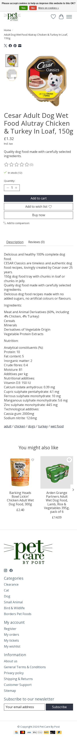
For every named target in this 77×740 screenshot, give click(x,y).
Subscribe (59, 707)
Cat (6, 590)
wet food (57, 426)
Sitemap (10, 690)
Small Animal (13, 602)
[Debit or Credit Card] (52, 733)
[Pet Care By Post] (12, 17)
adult (7, 426)
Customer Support (18, 685)
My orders (11, 634)
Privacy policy (14, 673)
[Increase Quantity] (16, 187)
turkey (43, 426)
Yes (23, 8)
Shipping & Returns (18, 679)
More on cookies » (48, 8)
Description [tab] (14, 242)
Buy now (38, 215)
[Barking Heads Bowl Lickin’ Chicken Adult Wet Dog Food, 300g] (20, 472)
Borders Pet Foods (17, 614)
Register (10, 629)
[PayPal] (46, 733)
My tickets (11, 640)
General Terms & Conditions (25, 667)
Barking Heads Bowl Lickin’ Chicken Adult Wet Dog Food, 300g (20, 498)
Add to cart (39, 198)
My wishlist (12, 646)
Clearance (11, 584)
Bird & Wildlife (14, 608)
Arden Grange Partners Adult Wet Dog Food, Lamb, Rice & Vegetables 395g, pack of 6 (56, 502)
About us (10, 661)
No (33, 8)
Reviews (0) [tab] (36, 242)
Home (7, 30)
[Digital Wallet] (37, 733)
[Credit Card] (16, 733)
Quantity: (9, 181)
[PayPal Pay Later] (59, 733)
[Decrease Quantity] (7, 187)
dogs (31, 426)
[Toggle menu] (69, 17)
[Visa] (29, 733)
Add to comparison (18, 223)
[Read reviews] (17, 164)
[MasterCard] (22, 733)
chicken (19, 426)
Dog (7, 596)
